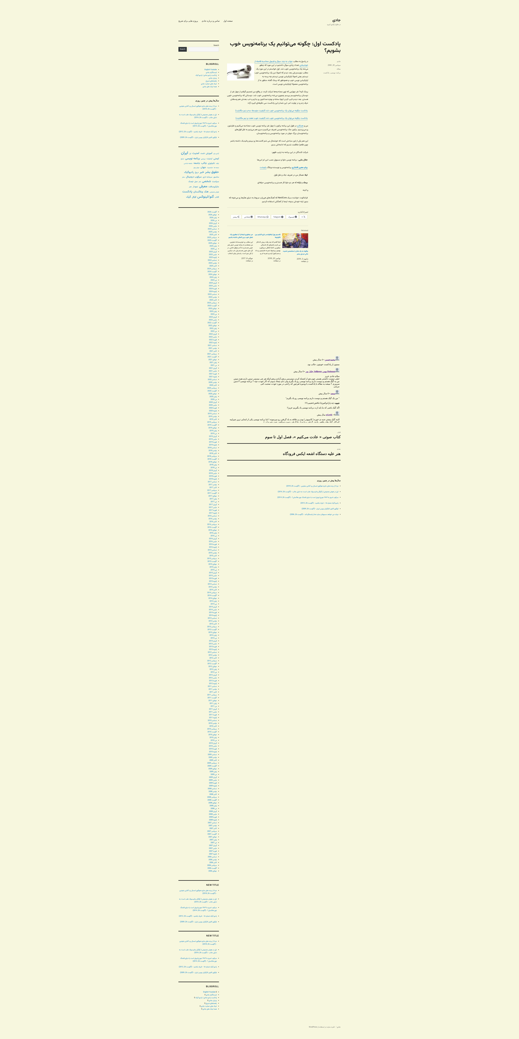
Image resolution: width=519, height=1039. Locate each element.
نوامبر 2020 (213, 382)
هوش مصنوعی (214, 192)
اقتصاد (202, 153)
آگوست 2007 (212, 834)
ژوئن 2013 (213, 635)
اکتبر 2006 (213, 862)
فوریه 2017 (213, 510)
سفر (183, 177)
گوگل (194, 197)
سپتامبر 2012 (212, 661)
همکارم (300, 126)
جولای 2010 (212, 734)
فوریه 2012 (213, 680)
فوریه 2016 (213, 544)
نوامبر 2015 (213, 553)
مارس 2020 (213, 405)
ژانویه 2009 (213, 786)
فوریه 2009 (213, 783)
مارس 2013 (213, 643)
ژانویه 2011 (213, 717)
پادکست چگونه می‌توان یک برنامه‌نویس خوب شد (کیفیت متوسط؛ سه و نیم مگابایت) (271, 110)
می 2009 (214, 774)
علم (200, 181)
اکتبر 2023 (213, 300)
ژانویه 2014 (213, 615)
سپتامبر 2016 (212, 524)
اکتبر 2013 (213, 624)
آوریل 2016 (213, 538)
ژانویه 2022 (213, 342)
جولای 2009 (212, 768)
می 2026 (214, 220)
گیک (188, 197)
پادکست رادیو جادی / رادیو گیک (206, 75)
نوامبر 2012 (213, 655)
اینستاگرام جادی (211, 72)
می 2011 (214, 706)
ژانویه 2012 (213, 683)
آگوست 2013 (212, 629)
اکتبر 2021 (213, 351)
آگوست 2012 (212, 663)
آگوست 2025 (212, 240)
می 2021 (214, 365)
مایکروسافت (213, 186)
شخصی (206, 181)
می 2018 (214, 467)
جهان (203, 167)
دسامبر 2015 (212, 550)
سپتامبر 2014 (212, 592)
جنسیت (210, 167)
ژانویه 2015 (213, 581)
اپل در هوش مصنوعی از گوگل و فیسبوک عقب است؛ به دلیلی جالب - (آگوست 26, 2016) (308, 491)
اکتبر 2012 (213, 658)
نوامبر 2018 (213, 450)
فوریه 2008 (213, 817)
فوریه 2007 (213, 851)
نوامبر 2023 (213, 297)
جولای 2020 (212, 393)
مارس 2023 (213, 320)
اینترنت (209, 158)
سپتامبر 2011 (212, 695)
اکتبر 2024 (213, 266)
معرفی (203, 186)
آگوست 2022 (212, 322)
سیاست (215, 181)
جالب (204, 163)
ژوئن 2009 (213, 771)
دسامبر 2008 (212, 788)
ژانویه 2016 (213, 547)
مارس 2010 (213, 746)
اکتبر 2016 (213, 521)
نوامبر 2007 (213, 825)
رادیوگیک (189, 172)
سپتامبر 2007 (212, 831)
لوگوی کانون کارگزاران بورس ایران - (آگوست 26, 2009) (320, 508)
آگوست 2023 (212, 305)
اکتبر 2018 (213, 453)
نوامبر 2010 (213, 723)
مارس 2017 (213, 507)
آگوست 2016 (212, 527)
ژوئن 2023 (213, 311)
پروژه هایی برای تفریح (188, 21)
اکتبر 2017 (213, 487)
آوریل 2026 (213, 223)
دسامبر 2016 (212, 516)
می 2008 (214, 808)
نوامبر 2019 (213, 416)
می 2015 (214, 570)
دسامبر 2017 (212, 482)
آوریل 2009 (213, 777)
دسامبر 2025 (212, 229)
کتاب (217, 197)
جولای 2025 (212, 243)
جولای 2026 (212, 214)
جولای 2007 (212, 837)
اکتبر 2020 (213, 385)
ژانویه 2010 (213, 751)
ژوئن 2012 (213, 669)
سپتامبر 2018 (212, 456)
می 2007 (214, 842)
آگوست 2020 (212, 391)
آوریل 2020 (213, 402)
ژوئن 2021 (213, 362)
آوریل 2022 (213, 334)
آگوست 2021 (212, 357)
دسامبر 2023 (212, 294)
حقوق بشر (212, 172)
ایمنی (216, 159)
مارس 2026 (213, 226)
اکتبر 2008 (213, 794)
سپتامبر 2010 (212, 729)
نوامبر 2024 (213, 263)
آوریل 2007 (213, 845)
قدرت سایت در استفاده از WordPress (322, 1027)
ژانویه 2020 (213, 411)
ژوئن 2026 (213, 217)
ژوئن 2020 (213, 396)
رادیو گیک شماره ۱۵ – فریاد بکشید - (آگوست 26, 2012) (319, 503)
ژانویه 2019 (213, 445)
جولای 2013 (212, 632)
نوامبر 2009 (213, 757)
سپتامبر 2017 (212, 490)
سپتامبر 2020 (212, 388)
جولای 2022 (212, 325)
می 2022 (214, 331)
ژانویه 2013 (213, 649)
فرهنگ (190, 181)
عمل (196, 181)
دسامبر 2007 (212, 822)
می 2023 (214, 314)
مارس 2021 (213, 371)
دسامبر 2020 (212, 379)
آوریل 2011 (213, 709)
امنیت (195, 153)
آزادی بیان (216, 153)
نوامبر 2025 (213, 232)
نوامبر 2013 (213, 621)
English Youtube (210, 69)
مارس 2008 (213, 814)
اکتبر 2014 (213, 589)
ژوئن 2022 (213, 328)
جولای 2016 (212, 530)
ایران (184, 153)
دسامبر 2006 (212, 857)
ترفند (217, 163)
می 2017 (214, 501)
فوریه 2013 (213, 646)
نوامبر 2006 (213, 859)
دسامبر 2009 (212, 754)
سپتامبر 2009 (212, 763)
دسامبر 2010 (212, 720)
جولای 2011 (212, 700)
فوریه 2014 (213, 612)
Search (216, 45)
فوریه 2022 (213, 339)
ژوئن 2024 (213, 277)
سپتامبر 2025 (212, 237)
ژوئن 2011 (213, 703)
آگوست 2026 (212, 212)
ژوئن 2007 (213, 840)
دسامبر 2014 (212, 584)
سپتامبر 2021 (212, 354)
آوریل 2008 (213, 811)
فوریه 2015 (213, 578)
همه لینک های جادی (210, 86)
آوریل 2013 (213, 641)
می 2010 (214, 740)
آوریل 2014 (213, 607)
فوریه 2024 (213, 288)
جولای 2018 (212, 462)
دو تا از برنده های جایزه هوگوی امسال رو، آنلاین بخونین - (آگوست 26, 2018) (312, 486)
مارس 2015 (213, 575)
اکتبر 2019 (213, 419)
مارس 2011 (213, 712)
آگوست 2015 (212, 561)
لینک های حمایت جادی (209, 84)
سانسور (216, 177)
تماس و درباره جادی (211, 21)
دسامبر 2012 (212, 652)
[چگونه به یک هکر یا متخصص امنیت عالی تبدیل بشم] (295, 240)
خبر (202, 172)
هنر (190, 186)
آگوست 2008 (212, 800)
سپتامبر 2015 (212, 558)
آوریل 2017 (213, 504)
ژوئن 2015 (213, 567)
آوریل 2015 (213, 572)
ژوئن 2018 (213, 464)
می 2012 (214, 672)
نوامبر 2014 (213, 587)
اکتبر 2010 (213, 726)
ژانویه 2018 (213, 479)
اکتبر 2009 (213, 760)
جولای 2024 (212, 274)
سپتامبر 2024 (212, 268)
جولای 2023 (212, 308)
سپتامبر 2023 (212, 303)
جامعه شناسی (188, 163)
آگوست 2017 (212, 493)
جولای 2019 (212, 428)
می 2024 (214, 280)
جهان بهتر (196, 167)
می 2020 (214, 399)
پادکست (326, 73)
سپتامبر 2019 (212, 422)
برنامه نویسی (335, 73)
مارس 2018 (213, 473)
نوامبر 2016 (213, 518)
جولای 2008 (212, 803)
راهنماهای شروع (211, 81)
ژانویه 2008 (213, 820)
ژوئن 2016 (213, 533)
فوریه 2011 (213, 715)
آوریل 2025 (213, 251)
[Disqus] (284, 316)
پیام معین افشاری (300, 167)
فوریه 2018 (213, 476)
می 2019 (214, 433)
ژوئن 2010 (213, 737)
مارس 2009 (213, 780)
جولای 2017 (212, 496)
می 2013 (214, 638)
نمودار (195, 186)
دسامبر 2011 (212, 686)
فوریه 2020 (213, 408)
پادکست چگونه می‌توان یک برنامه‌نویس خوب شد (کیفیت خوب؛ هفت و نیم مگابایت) (272, 118)
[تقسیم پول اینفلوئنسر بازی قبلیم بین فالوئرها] (267, 247)
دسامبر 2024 (212, 260)
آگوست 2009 (212, 766)
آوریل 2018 (213, 470)
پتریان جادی (213, 78)
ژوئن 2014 (213, 601)
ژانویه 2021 (213, 376)
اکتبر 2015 (213, 555)
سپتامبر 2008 (212, 797)
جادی (336, 20)
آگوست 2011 (212, 697)
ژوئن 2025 (213, 246)
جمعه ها (216, 168)
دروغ (197, 172)
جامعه (197, 163)
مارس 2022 (213, 337)
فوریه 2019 (213, 442)
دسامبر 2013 (212, 618)
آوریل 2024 (213, 283)
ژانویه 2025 (213, 257)
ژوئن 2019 (213, 430)
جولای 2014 (212, 598)
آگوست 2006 (212, 868)
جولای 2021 (212, 359)
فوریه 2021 (213, 374)
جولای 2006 (212, 871)
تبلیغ (182, 159)
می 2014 (214, 604)
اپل (190, 153)
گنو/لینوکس (205, 197)
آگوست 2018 (212, 459)
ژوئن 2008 (213, 805)
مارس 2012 (213, 678)
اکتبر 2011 (213, 692)
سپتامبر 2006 (212, 865)
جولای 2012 (212, 666)
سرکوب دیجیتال (194, 177)
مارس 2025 (213, 254)
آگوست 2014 (212, 595)
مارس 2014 (213, 609)
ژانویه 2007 (213, 854)
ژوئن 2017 (213, 499)
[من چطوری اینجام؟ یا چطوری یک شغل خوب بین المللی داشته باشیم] (239, 247)
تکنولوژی (211, 163)
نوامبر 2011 (213, 689)
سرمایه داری (207, 177)
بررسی (203, 158)
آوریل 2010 (213, 743)
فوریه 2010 (213, 749)
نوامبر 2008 (213, 791)
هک (206, 192)
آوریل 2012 (213, 675)
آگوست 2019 (212, 425)
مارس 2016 (213, 541)
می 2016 (214, 536)
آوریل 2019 (213, 436)
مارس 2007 (213, 848)
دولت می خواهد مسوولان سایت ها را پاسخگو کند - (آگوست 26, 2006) (314, 514)
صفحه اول (228, 21)
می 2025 (214, 249)
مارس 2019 (213, 439)
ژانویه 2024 (213, 291)
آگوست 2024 (212, 271)
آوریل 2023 (213, 317)
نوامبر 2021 (213, 348)
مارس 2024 (213, 286)
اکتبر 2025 (213, 234)
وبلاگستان (198, 192)
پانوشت (263, 167)
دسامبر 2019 (212, 413)
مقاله (339, 69)
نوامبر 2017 (213, 484)
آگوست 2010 (212, 732)
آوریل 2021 (213, 368)
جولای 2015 (212, 564)
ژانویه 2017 (213, 513)
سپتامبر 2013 (212, 626)
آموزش (209, 153)
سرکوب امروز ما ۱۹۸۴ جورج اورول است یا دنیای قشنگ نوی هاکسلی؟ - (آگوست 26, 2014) (307, 497)
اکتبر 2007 (213, 828)
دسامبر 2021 (212, 345)
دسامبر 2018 (212, 447)
